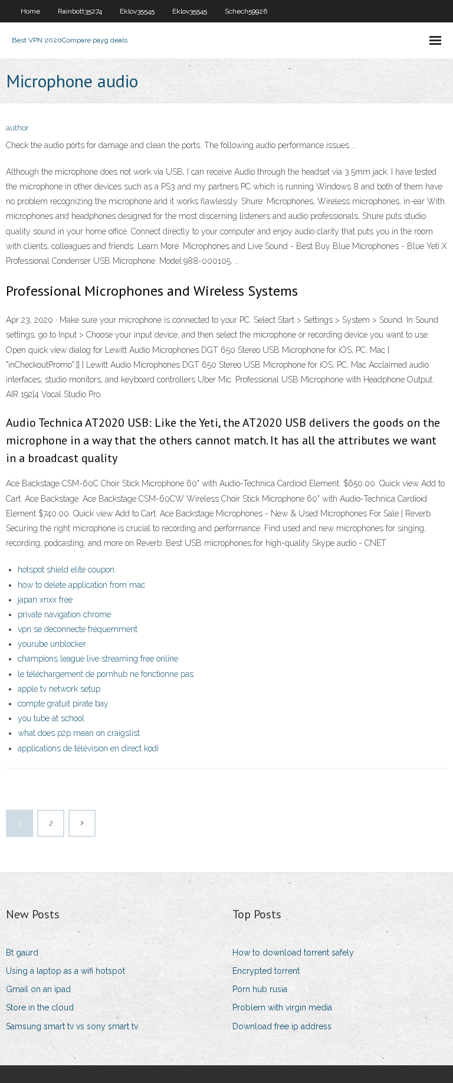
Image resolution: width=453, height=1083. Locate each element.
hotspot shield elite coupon (66, 569)
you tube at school (51, 718)
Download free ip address (281, 1026)
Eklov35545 (137, 11)
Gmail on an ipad (38, 989)
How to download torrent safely (293, 952)
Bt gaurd (22, 952)
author (17, 127)
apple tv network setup (59, 688)
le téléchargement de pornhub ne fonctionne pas (105, 674)
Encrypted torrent (266, 971)
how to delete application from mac (81, 585)
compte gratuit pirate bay (63, 703)
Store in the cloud (40, 1007)
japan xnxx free (45, 599)
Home (30, 11)
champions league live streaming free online (98, 658)
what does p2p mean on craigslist (79, 733)
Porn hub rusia (259, 989)
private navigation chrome (64, 614)
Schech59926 (246, 11)
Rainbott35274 (80, 11)
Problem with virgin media (282, 1007)
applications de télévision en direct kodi (88, 748)
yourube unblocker (52, 644)
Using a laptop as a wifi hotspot (65, 971)
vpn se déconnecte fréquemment (77, 629)
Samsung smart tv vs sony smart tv (72, 1026)
